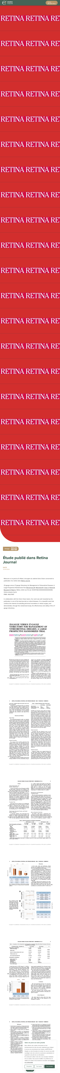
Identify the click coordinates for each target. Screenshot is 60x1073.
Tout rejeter (39, 1066)
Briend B (52, 588)
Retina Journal (25, 581)
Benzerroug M (30, 588)
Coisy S (46, 588)
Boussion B (7, 590)
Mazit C (13, 590)
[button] (12, 549)
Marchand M (39, 588)
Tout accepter (49, 1066)
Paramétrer (29, 1066)
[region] (39, 1055)
